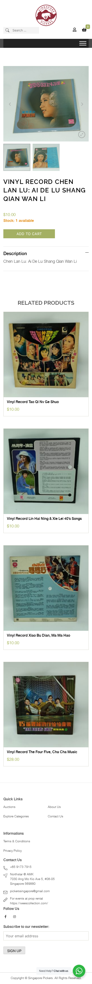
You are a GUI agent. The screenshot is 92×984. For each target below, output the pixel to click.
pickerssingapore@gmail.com (30, 891)
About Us (54, 807)
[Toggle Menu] (82, 43)
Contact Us (55, 816)
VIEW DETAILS (46, 393)
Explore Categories (16, 816)
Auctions (9, 807)
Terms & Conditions (16, 841)
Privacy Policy (12, 850)
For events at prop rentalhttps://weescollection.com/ (29, 901)
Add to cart (29, 234)
